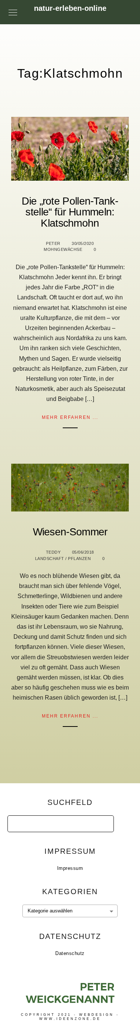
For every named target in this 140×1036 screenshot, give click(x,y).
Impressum (70, 868)
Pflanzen (79, 558)
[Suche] (102, 822)
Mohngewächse (63, 249)
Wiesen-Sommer (70, 532)
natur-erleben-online (70, 8)
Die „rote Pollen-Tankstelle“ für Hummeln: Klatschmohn (70, 212)
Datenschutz (70, 953)
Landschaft (49, 558)
